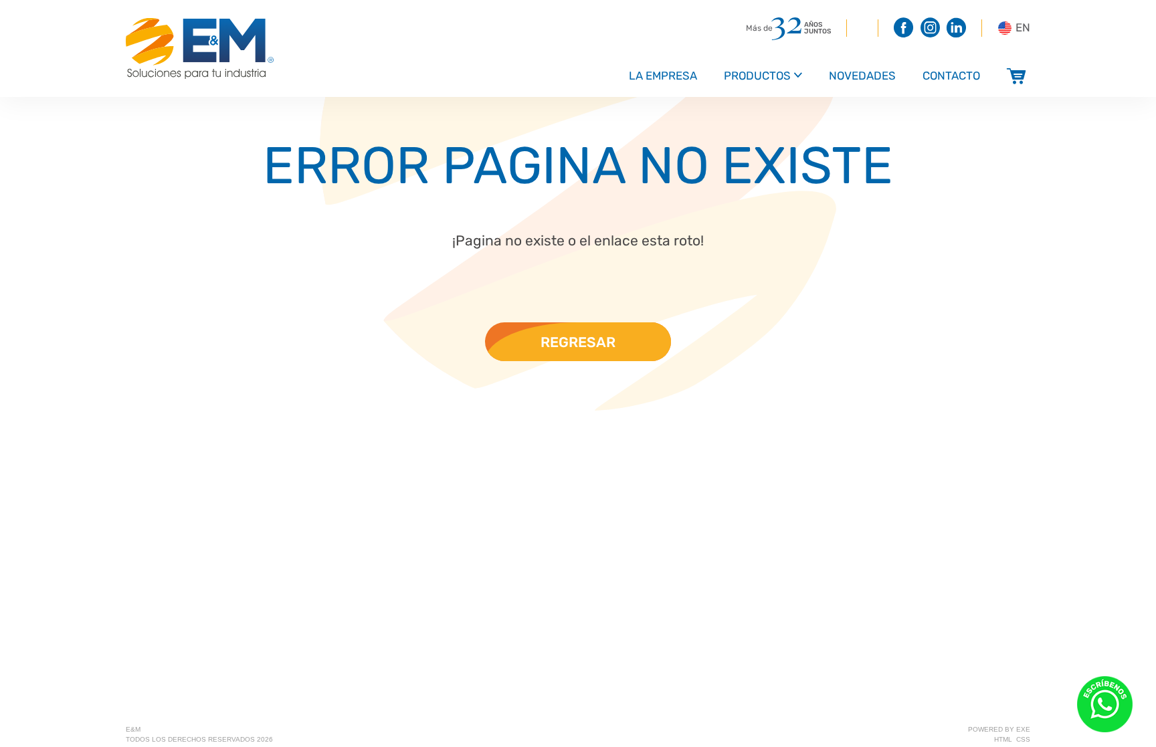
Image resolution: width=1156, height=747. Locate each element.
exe (1023, 729)
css (1023, 739)
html (1003, 739)
